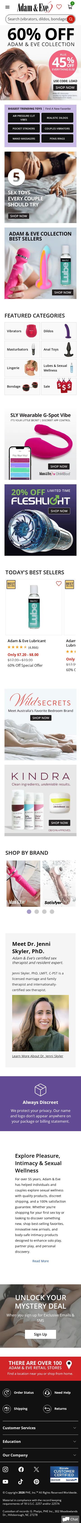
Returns (60, 1408)
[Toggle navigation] (7, 6)
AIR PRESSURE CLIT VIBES (24, 117)
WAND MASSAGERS (24, 138)
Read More (40, 1261)
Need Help (62, 1392)
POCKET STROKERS (24, 128)
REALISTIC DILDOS (57, 117)
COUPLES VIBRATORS (57, 128)
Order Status (23, 1392)
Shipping (20, 1408)
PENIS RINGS (57, 138)
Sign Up (40, 1334)
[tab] (29, 911)
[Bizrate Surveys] (72, 1480)
